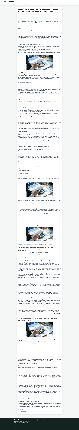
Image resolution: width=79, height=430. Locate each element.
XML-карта (62, 419)
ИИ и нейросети (51, 419)
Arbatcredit (16, 419)
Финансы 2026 (40, 419)
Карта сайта (58, 419)
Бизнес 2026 (46, 419)
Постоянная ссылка (23, 411)
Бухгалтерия (35, 419)
